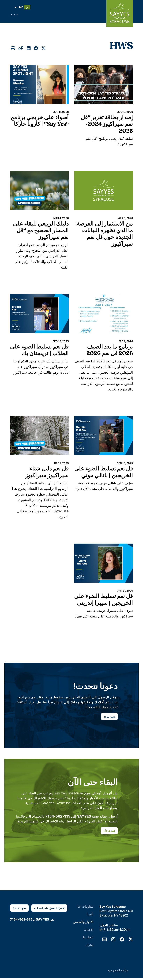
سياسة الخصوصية (118, 970)
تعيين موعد (109, 716)
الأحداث (88, 929)
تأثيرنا (89, 914)
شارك (89, 945)
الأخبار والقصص (83, 922)
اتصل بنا (88, 937)
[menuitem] (23, 7)
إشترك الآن (109, 830)
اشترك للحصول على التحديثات (49, 908)
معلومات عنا (85, 906)
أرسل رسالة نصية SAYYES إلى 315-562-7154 (82, 816)
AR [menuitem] (20, 7)
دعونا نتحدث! (19, 908)
